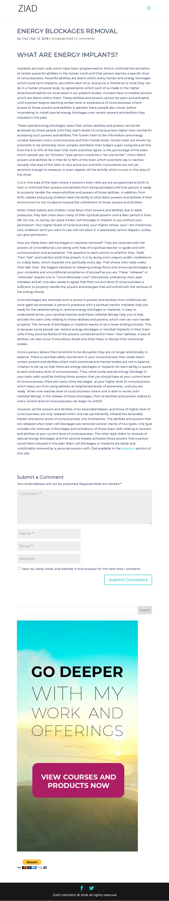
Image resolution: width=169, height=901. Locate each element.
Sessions (128, 448)
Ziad (25, 38)
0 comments (85, 38)
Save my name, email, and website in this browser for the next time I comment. (81, 569)
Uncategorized (62, 38)
